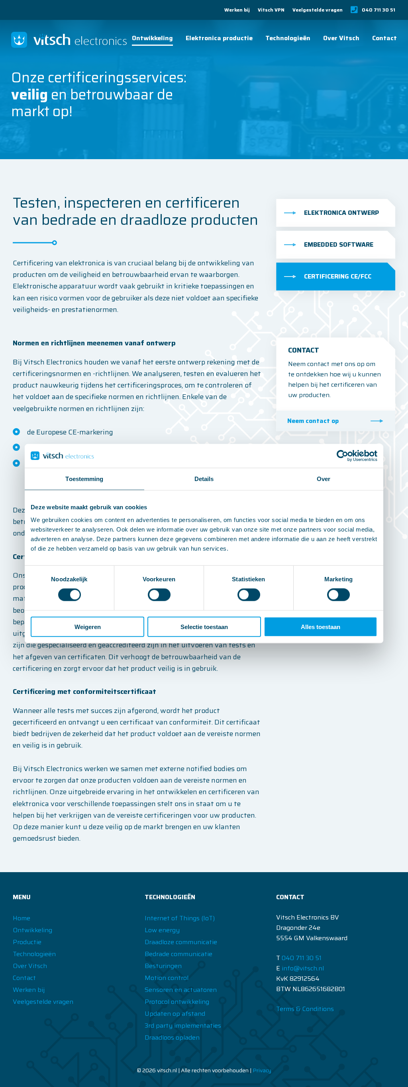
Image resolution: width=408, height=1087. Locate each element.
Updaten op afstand (175, 1014)
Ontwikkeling (152, 38)
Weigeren (88, 626)
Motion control (166, 978)
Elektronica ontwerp (341, 213)
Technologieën (287, 38)
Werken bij (237, 10)
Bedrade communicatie (178, 954)
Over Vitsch (341, 38)
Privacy (262, 1070)
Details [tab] (204, 478)
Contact (384, 38)
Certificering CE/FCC (337, 276)
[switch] (159, 594)
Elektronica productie (219, 38)
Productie (27, 942)
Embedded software (338, 244)
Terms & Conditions (305, 1009)
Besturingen (163, 966)
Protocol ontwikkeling (177, 1002)
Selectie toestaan (204, 626)
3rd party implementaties (183, 1026)
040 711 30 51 (378, 10)
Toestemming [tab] (84, 478)
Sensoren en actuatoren (181, 990)
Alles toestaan (320, 626)
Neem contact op (313, 421)
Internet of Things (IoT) (180, 918)
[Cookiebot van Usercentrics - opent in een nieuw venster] (342, 456)
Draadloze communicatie (181, 942)
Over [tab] (323, 478)
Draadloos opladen (172, 1037)
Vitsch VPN (271, 10)
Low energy (162, 930)
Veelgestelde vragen (317, 10)
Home (21, 918)
